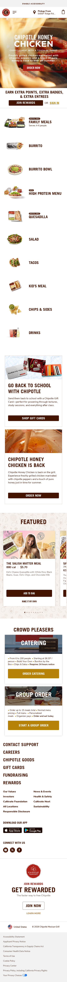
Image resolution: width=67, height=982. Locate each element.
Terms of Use (9, 956)
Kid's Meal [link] (37, 286)
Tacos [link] (34, 262)
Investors (8, 796)
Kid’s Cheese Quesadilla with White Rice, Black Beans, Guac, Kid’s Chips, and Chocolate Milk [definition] (29, 573)
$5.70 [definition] (24, 567)
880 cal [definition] (11, 567)
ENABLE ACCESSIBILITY (33, 4)
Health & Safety (43, 796)
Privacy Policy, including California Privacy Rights (25, 970)
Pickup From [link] (44, 11)
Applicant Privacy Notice (14, 941)
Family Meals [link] (40, 122)
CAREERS (11, 752)
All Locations (10, 806)
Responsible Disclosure (16, 811)
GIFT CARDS (14, 767)
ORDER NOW (33, 68)
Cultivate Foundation (15, 801)
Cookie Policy (9, 961)
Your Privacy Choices (12, 975)
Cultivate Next (42, 801)
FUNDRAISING (15, 775)
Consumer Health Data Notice (16, 951)
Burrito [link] (35, 146)
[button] (24, 612)
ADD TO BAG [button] (29, 593)
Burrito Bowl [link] (40, 169)
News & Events (42, 791)
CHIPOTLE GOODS (18, 759)
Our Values (9, 791)
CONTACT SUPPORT (20, 744)
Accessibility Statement (14, 936)
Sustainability (41, 806)
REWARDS (12, 782)
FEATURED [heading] (33, 522)
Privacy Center (10, 965)
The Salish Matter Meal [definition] (23, 563)
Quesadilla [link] (38, 217)
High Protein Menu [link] (45, 193)
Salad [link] (34, 239)
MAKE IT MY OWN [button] (29, 601)
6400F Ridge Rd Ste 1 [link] (47, 14)
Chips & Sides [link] (40, 309)
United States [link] (20, 926)
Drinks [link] (34, 333)
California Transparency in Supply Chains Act (23, 946)
